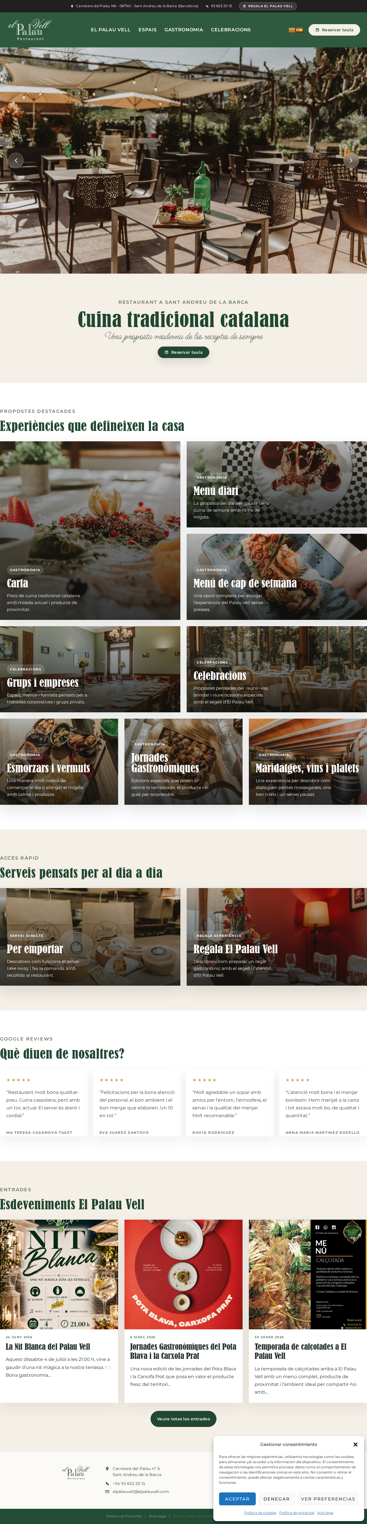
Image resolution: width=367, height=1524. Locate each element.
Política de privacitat (297, 1513)
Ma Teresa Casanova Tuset (39, 1132)
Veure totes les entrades (183, 1419)
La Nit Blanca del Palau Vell (48, 1346)
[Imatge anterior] (16, 160)
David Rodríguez (213, 1132)
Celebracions (231, 29)
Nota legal (157, 1516)
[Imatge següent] (351, 160)
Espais (147, 29)
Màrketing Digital (212, 1516)
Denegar (276, 1499)
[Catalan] (292, 29)
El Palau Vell (110, 29)
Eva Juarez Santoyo (124, 1132)
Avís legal (325, 1513)
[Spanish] (299, 29)
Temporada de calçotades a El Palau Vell (300, 1351)
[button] (355, 1444)
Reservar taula (338, 29)
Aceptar (237, 1499)
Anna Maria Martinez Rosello (323, 1132)
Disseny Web (184, 1516)
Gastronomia (184, 29)
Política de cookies (260, 1513)
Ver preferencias (328, 1499)
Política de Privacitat (124, 1516)
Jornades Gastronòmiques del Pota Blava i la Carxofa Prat (183, 1351)
